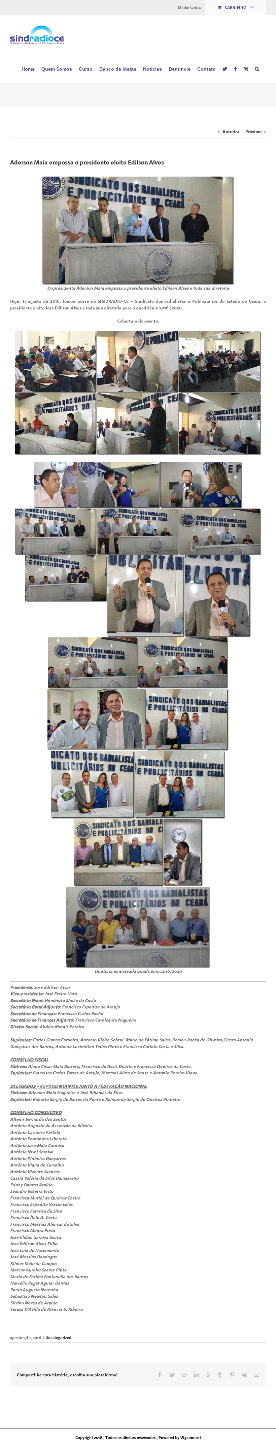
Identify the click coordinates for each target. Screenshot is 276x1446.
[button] (257, 68)
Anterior (230, 131)
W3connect (190, 1437)
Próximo (253, 131)
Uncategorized (58, 1337)
